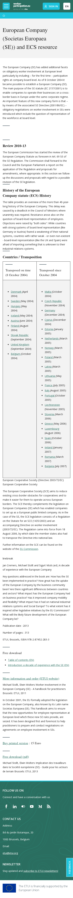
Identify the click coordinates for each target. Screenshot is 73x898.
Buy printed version (15, 743)
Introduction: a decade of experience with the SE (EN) (38, 665)
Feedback (69, 867)
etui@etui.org (10, 853)
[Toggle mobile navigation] (6, 6)
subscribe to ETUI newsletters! (40, 871)
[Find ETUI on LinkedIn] (14, 806)
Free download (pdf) (16, 756)
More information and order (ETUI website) (31, 678)
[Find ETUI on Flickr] (23, 806)
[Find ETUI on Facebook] (6, 806)
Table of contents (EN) (21, 660)
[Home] (21, 6)
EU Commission (29, 549)
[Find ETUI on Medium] (40, 806)
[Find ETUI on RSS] (48, 806)
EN (67, 6)
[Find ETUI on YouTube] (31, 806)
